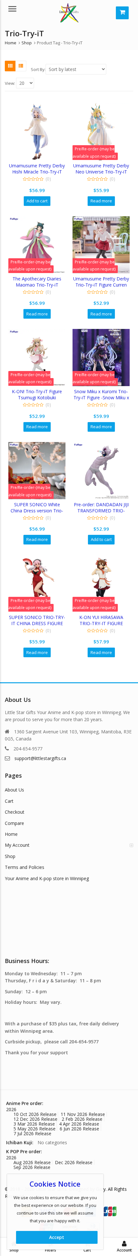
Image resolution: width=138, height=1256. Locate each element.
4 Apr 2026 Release (79, 1124)
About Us (14, 790)
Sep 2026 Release (31, 1167)
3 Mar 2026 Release (34, 1124)
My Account (17, 845)
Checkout (14, 812)
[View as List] (20, 66)
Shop (10, 856)
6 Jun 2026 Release (79, 1129)
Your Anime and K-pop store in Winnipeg (47, 878)
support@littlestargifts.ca (40, 758)
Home (11, 834)
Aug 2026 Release (32, 1162)
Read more (101, 201)
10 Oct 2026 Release (34, 1114)
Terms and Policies (24, 867)
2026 (11, 1109)
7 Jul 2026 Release (32, 1133)
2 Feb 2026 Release (82, 1119)
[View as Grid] (10, 66)
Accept (56, 1237)
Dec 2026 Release (73, 1162)
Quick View (40, 165)
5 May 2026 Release (34, 1129)
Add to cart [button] (37, 201)
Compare (14, 823)
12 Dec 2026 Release (35, 1119)
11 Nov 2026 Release (83, 1114)
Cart (9, 801)
